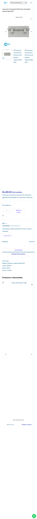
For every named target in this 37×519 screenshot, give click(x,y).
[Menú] (31, 3)
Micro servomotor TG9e (18, 420)
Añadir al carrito (18, 211)
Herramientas (15, 226)
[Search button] (26, 3)
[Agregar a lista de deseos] (3, 215)
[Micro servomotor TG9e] (18, 349)
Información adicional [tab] (18, 254)
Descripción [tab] (18, 250)
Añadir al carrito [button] (27, 424)
